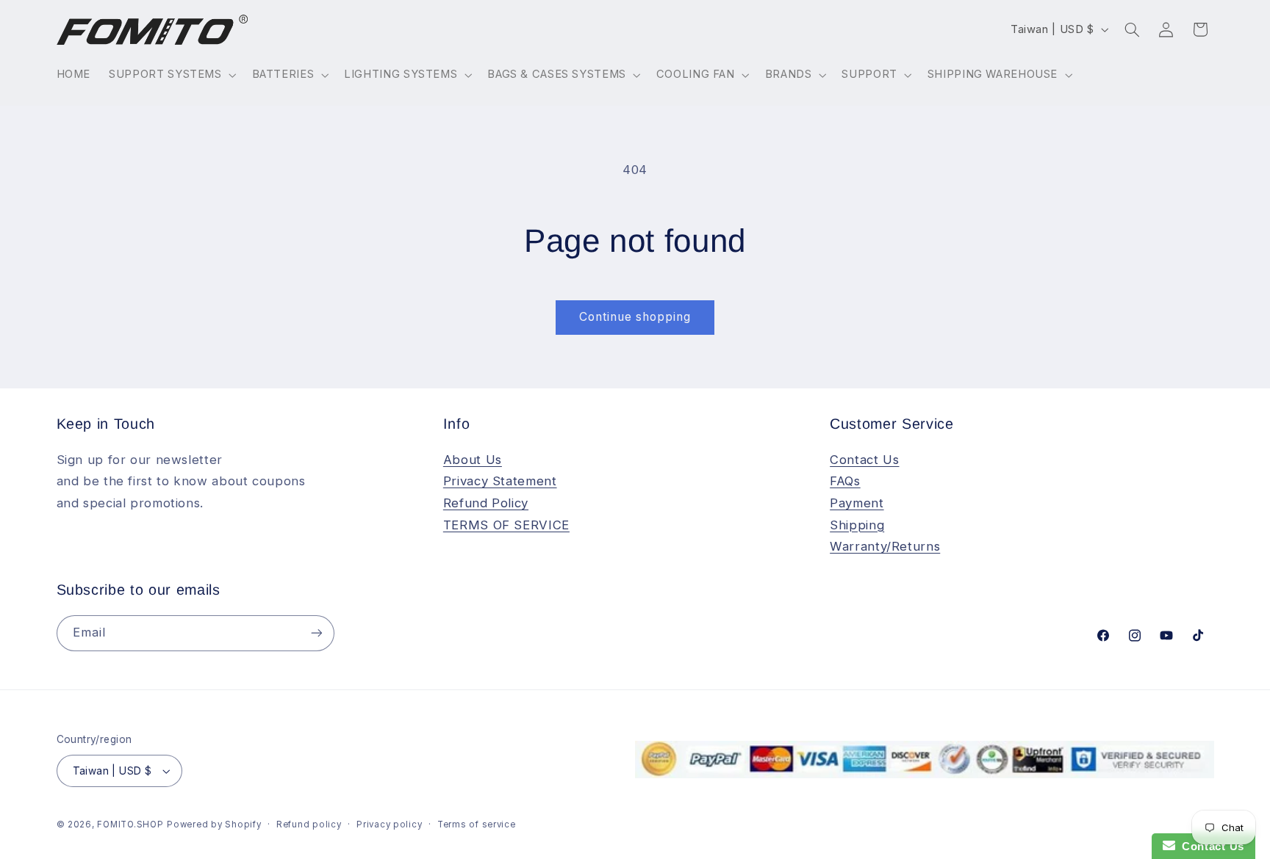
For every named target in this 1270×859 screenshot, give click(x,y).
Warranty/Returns (885, 546)
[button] (171, 75)
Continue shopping (635, 317)
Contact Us (864, 459)
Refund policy (309, 824)
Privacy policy (389, 824)
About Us (472, 459)
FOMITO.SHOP (130, 824)
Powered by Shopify (214, 824)
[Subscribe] (316, 633)
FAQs (845, 481)
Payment (856, 503)
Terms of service (476, 824)
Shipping (857, 525)
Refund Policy (485, 503)
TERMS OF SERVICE (506, 525)
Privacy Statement (500, 481)
